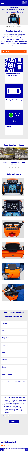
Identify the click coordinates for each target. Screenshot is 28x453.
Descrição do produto (15, 27)
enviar (13, 422)
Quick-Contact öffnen (26, 450)
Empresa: (5, 323)
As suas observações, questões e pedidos (13, 381)
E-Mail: (4, 367)
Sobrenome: (5, 360)
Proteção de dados (18, 448)
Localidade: (5, 345)
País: (3, 330)
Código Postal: (6, 338)
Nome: (4, 352)
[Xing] (8, 446)
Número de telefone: (8, 374)
